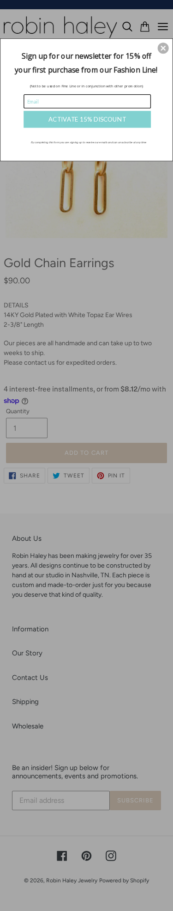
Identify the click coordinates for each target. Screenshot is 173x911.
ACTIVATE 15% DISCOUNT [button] (87, 118)
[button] (163, 48)
